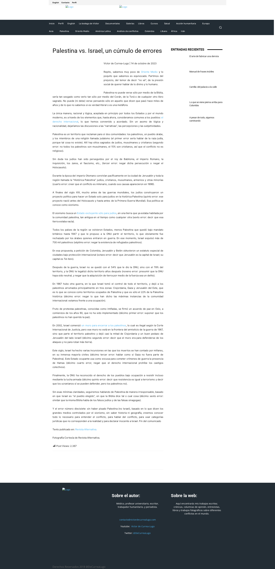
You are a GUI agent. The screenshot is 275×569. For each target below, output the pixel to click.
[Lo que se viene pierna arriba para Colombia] (179, 106)
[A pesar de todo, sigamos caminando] (179, 121)
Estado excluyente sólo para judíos (96, 213)
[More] (99, 463)
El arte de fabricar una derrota (204, 56)
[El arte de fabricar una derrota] (179, 60)
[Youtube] (220, 2)
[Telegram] (92, 463)
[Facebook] (213, 2)
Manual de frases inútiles (201, 71)
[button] (220, 27)
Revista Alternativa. (86, 429)
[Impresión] (85, 463)
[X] (217, 2)
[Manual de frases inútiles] (179, 75)
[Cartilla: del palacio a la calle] (179, 90)
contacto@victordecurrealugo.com (137, 519)
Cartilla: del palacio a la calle (203, 87)
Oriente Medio (149, 71)
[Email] (77, 463)
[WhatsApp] (70, 463)
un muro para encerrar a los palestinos (103, 325)
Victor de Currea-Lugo (143, 526)
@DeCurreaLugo (142, 533)
